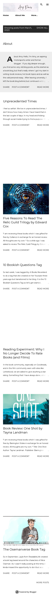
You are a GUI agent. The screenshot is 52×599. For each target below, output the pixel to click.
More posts (42, 582)
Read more (43, 87)
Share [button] (6, 87)
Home (6, 15)
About (7, 43)
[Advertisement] (26, 155)
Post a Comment (20, 87)
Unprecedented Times (20, 101)
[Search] (41, 4)
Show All (42, 28)
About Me (20, 15)
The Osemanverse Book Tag (24, 549)
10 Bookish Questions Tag (22, 265)
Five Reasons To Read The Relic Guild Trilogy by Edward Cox (25, 222)
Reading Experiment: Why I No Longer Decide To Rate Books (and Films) (23, 353)
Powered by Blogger (27, 592)
